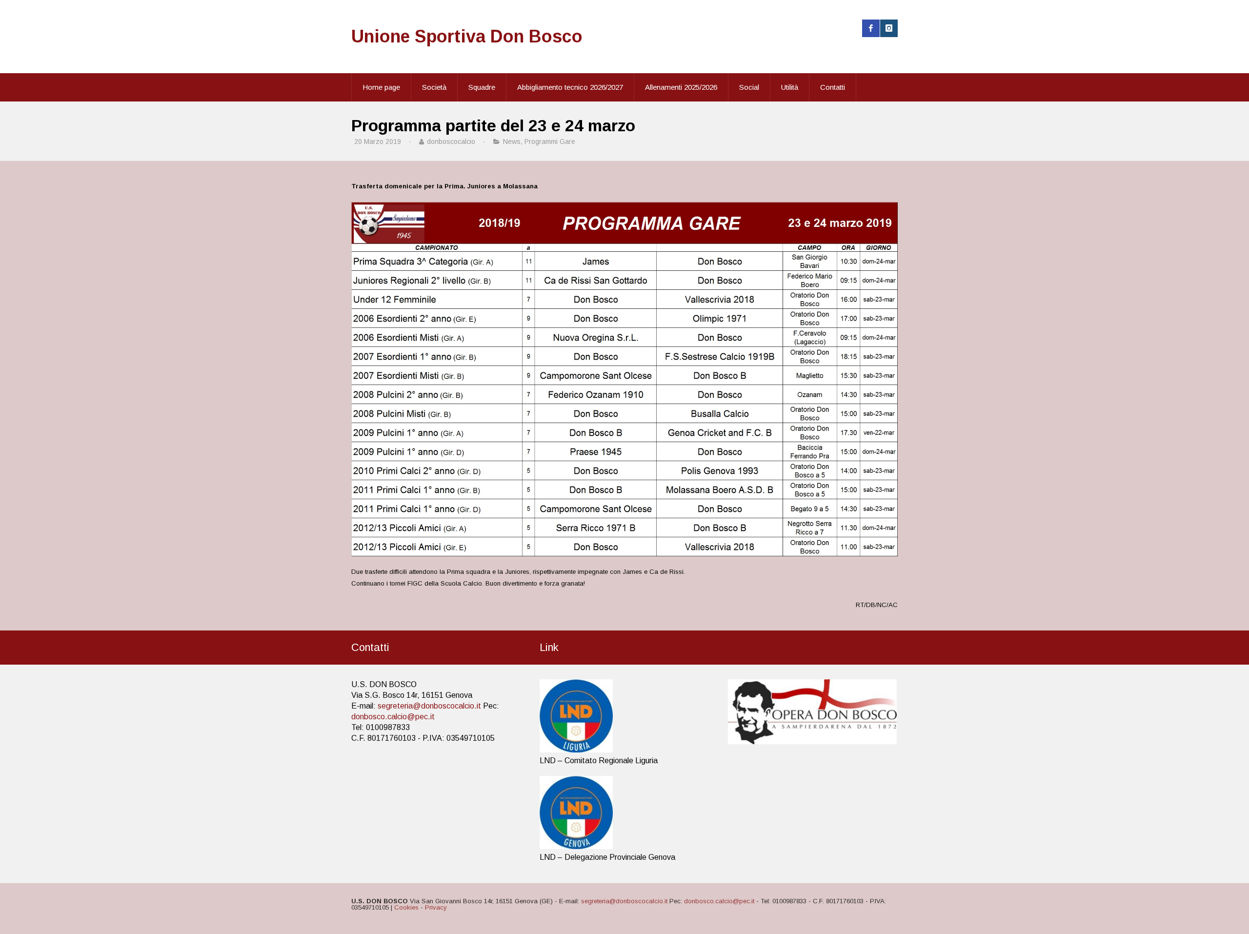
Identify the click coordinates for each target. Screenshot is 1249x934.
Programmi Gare (549, 141)
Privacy (436, 907)
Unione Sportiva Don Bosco (467, 36)
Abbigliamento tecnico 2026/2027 (570, 87)
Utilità (789, 87)
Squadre (481, 87)
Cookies (406, 907)
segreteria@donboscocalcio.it (429, 706)
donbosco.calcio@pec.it (393, 716)
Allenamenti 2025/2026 (681, 87)
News (512, 141)
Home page (381, 87)
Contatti (832, 87)
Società (434, 87)
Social (749, 87)
